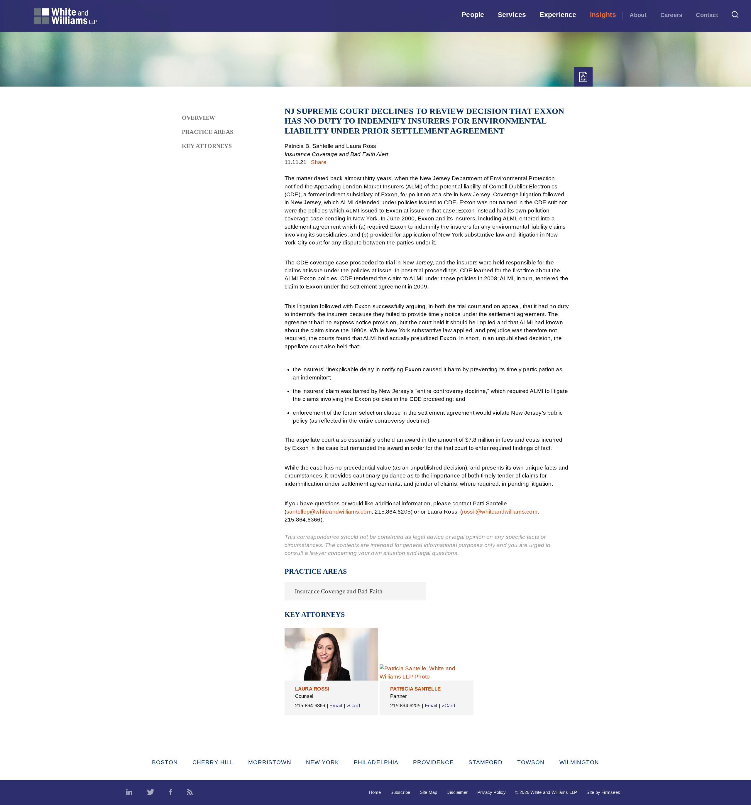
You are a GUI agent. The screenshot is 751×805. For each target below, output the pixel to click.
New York (322, 762)
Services (512, 14)
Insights (603, 14)
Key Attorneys (207, 146)
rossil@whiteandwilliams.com (499, 512)
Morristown (269, 762)
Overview (198, 117)
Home (375, 792)
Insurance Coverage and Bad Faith (339, 591)
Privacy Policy (491, 792)
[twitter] (150, 792)
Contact (707, 15)
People (473, 14)
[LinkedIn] (129, 792)
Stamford (485, 762)
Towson (530, 762)
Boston (165, 762)
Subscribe (400, 792)
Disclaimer (457, 792)
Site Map (428, 792)
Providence (433, 762)
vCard (353, 705)
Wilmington (579, 762)
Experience (557, 14)
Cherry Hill (213, 762)
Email (335, 705)
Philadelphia (376, 762)
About (638, 15)
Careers (671, 15)
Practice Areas (207, 132)
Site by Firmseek (603, 792)
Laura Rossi (312, 689)
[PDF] (583, 77)
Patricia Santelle (415, 689)
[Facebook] (170, 792)
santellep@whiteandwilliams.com (329, 512)
